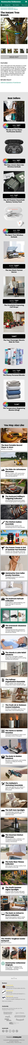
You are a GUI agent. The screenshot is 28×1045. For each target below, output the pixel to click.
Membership (5, 1006)
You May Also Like (14, 424)
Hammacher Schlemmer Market (9, 9)
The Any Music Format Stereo (14, 271)
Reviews (4, 983)
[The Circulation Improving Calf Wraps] (14, 296)
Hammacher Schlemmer (7, 8)
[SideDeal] (8, 1020)
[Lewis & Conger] (20, 1013)
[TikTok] (17, 1031)
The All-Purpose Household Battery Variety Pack (14, 201)
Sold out (14, 57)
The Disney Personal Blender (14, 375)
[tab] (3, 50)
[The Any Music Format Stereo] (14, 261)
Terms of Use (18, 1042)
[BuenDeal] (20, 1020)
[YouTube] (10, 1031)
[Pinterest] (13, 1031)
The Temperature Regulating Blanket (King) (14, 409)
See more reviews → (7, 1001)
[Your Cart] (26, 2)
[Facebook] (3, 1031)
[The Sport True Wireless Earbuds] (14, 226)
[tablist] (14, 51)
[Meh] (8, 1016)
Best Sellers (16, 5)
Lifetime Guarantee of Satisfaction (11, 82)
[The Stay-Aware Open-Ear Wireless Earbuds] (14, 156)
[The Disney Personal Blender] (14, 366)
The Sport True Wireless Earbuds (14, 236)
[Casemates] (14, 1023)
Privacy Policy (10, 1042)
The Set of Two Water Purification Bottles (14, 130)
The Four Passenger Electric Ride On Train (14, 341)
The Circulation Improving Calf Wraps (14, 306)
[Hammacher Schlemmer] (11, 2)
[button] (2, 5)
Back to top (14, 978)
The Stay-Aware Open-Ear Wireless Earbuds (14, 166)
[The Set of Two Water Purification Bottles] (14, 121)
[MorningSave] (20, 1016)
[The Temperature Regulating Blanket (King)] (14, 400)
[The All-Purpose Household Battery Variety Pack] (14, 191)
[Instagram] (6, 1031)
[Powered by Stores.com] (14, 1037)
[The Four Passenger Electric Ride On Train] (14, 331)
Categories (7, 5)
